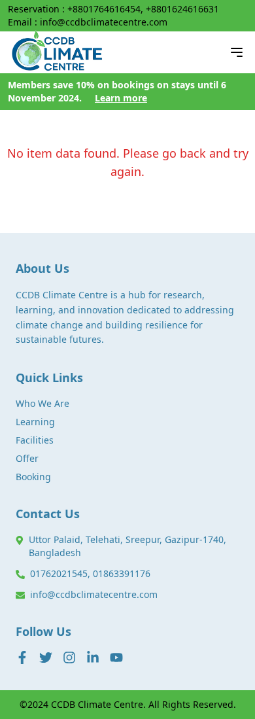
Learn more (121, 98)
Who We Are (42, 403)
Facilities (35, 440)
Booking (33, 476)
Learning (35, 421)
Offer (27, 458)
